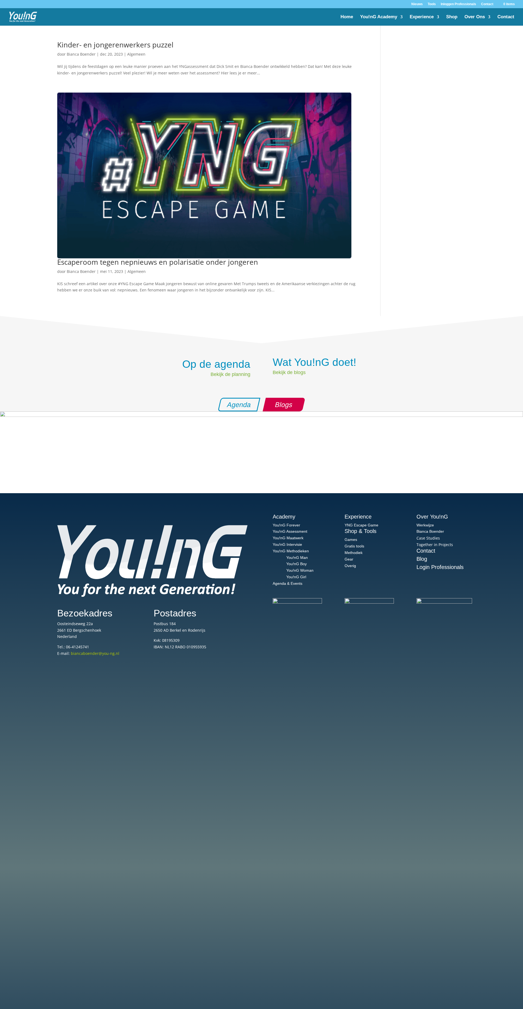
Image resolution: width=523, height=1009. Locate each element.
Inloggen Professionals (458, 4)
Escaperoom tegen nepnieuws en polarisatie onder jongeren (157, 262)
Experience (422, 17)
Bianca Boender (81, 54)
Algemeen (136, 54)
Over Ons (474, 17)
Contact (487, 4)
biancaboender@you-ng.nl (95, 653)
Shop (451, 17)
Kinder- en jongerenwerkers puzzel (115, 45)
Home (346, 17)
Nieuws (417, 4)
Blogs (283, 404)
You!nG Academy (378, 17)
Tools (432, 4)
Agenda (239, 404)
